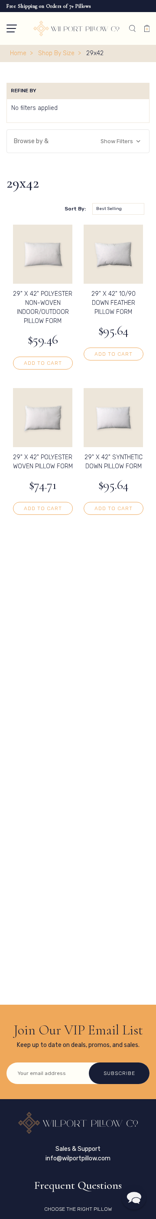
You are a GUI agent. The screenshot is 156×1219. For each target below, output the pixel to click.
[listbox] (118, 209)
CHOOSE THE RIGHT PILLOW (78, 1209)
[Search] (132, 28)
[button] (11, 28)
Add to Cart (43, 363)
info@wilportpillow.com (78, 1158)
